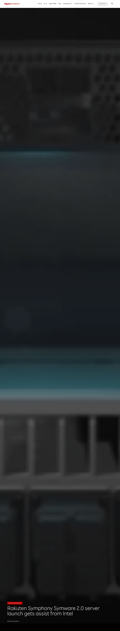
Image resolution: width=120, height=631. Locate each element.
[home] (12, 4)
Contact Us (102, 4)
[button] (45, 4)
